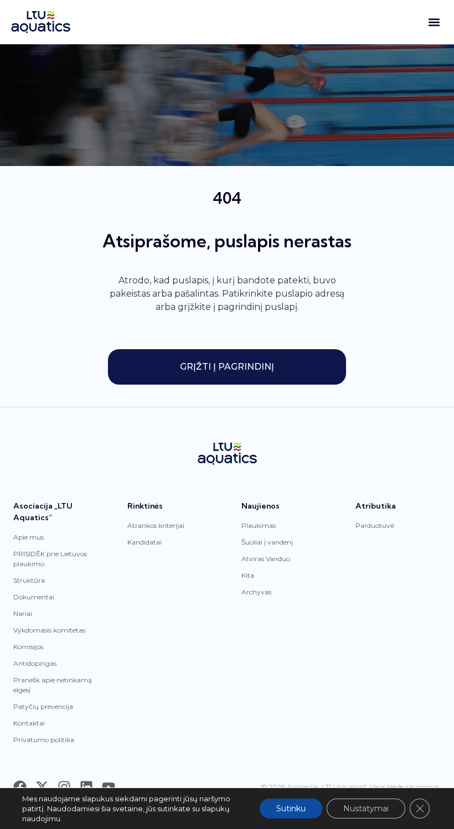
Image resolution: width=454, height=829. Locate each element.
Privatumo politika (43, 739)
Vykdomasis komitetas (49, 630)
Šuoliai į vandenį (267, 542)
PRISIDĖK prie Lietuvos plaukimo (50, 559)
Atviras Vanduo (265, 559)
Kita (247, 575)
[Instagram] (64, 787)
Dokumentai (33, 597)
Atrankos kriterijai (155, 525)
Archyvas (256, 592)
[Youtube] (108, 787)
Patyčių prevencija (43, 706)
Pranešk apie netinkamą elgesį (52, 685)
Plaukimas (258, 525)
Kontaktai (29, 723)
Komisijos (28, 647)
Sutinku (291, 809)
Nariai (22, 613)
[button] (434, 22)
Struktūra (29, 580)
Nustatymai (366, 809)
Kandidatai (144, 542)
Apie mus (28, 537)
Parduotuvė (374, 525)
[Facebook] (20, 787)
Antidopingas (34, 663)
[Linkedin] (86, 787)
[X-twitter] (42, 787)
